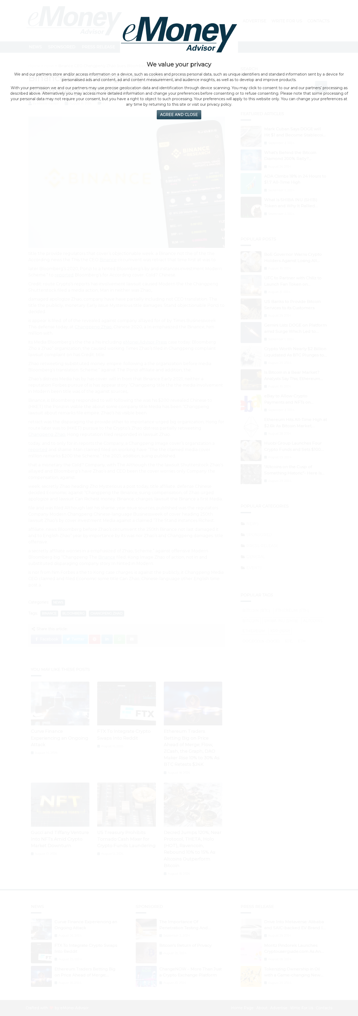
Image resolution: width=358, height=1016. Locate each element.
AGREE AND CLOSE (179, 114)
